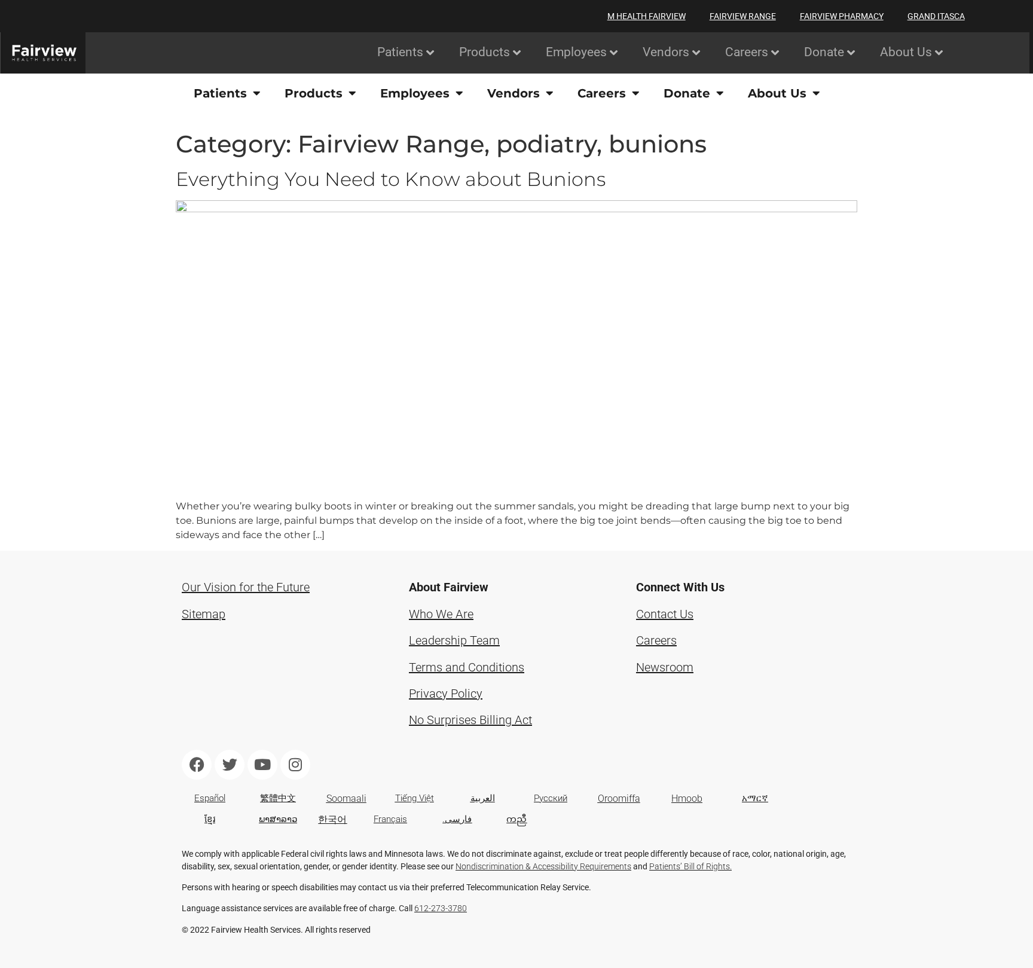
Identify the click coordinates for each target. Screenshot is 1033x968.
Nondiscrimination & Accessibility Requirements (543, 866)
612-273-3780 (440, 908)
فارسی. (457, 819)
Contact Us (664, 614)
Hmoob (686, 798)
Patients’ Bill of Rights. (690, 866)
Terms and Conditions (466, 667)
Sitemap (203, 614)
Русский (550, 798)
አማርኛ (755, 798)
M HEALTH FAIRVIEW (646, 16)
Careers (656, 640)
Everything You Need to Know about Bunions (391, 179)
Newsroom (664, 667)
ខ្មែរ (209, 819)
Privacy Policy (445, 693)
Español (209, 798)
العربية (482, 798)
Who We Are (441, 614)
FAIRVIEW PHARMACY (842, 16)
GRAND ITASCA (936, 16)
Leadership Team (454, 640)
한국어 (332, 819)
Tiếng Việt (414, 798)
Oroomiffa (619, 798)
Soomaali (346, 798)
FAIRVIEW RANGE (743, 16)
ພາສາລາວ (278, 819)
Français (390, 819)
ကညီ (516, 819)
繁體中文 (278, 798)
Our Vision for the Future (246, 587)
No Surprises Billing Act (470, 720)
